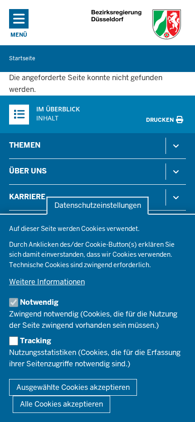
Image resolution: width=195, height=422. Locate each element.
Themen (24, 145)
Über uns (28, 171)
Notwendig (39, 302)
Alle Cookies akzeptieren (61, 404)
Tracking (35, 340)
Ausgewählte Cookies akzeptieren (73, 387)
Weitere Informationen (47, 282)
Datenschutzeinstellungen (97, 206)
